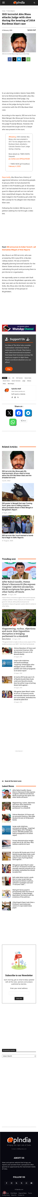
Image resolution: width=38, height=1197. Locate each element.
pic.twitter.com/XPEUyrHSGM (19, 159)
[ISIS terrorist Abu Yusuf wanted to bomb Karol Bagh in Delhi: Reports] (18, 524)
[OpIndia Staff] (6, 393)
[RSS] (16, 1183)
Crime (3, 10)
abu (9, 378)
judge (23, 380)
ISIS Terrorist (19, 378)
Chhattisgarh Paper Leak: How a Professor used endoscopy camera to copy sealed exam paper (23, 905)
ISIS (13, 378)
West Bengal (11, 383)
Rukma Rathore (6, 639)
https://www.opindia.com (18, 391)
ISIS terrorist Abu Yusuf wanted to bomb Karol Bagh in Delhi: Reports (17, 536)
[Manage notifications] (4, 1192)
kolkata (29, 380)
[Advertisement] (19, 725)
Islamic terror (6, 380)
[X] (14, 59)
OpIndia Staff (31, 30)
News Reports (11, 10)
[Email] (24, 59)
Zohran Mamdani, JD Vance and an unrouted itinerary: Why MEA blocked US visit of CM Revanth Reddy (25, 651)
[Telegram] (19, 59)
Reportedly (6, 177)
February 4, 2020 (15, 166)
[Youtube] (31, 1183)
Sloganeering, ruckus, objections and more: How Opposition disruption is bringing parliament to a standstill (18, 632)
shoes (4, 383)
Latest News (8, 786)
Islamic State (28, 378)
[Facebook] (10, 59)
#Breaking (12, 137)
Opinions (5, 625)
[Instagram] (15, 397)
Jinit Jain (4, 594)
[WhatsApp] (28, 59)
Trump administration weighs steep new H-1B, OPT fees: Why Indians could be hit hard (23, 842)
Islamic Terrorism (16, 380)
